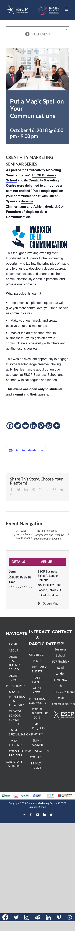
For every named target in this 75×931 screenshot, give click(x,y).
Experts (37, 734)
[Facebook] (9, 425)
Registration (36, 751)
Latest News (36, 690)
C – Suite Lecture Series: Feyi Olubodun (24, 534)
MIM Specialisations (14, 732)
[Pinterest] (41, 425)
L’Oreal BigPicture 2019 (37, 713)
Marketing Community (36, 701)
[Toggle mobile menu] (67, 9)
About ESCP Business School (14, 663)
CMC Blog (36, 655)
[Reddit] (25, 425)
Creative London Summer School (14, 717)
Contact (36, 757)
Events (36, 661)
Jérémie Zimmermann (19, 204)
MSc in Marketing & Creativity (14, 698)
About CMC (14, 678)
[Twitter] (17, 425)
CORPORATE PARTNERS (13, 764)
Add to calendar (27, 450)
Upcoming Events (37, 669)
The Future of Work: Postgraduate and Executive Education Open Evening (49, 534)
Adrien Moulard (45, 206)
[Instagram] (26, 917)
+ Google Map (49, 603)
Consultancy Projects (14, 753)
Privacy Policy (36, 765)
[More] (56, 425)
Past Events (37, 680)
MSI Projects (37, 726)
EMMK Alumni (37, 742)
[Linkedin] (33, 425)
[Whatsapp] (48, 425)
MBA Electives (14, 743)
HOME (13, 644)
